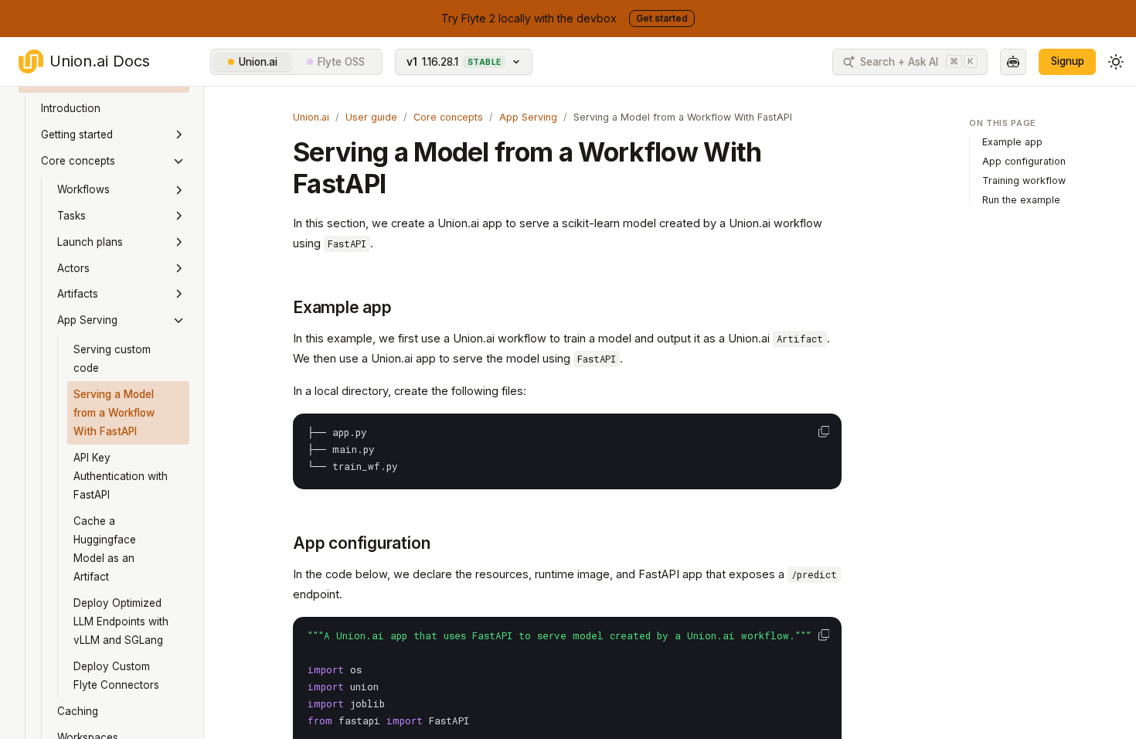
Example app (342, 307)
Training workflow (1024, 180)
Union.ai (258, 62)
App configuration (361, 543)
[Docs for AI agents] (1013, 62)
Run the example (1021, 200)
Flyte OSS (341, 62)
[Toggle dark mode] (1116, 62)
